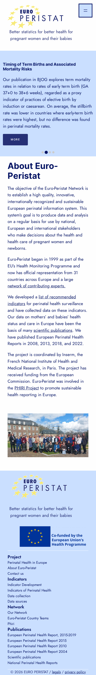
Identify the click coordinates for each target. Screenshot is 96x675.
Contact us (15, 573)
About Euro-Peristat (22, 567)
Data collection (19, 596)
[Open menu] (85, 10)
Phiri (11, 623)
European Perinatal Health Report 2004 (37, 651)
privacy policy (75, 672)
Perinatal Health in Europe (27, 562)
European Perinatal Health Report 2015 (37, 640)
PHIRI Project (27, 388)
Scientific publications (24, 657)
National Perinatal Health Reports (32, 662)
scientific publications (52, 330)
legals (56, 672)
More (15, 139)
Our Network (17, 612)
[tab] (43, 152)
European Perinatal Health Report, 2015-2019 (42, 635)
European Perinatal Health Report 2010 (37, 646)
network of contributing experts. (36, 286)
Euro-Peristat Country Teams (28, 618)
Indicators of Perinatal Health (29, 590)
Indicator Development (25, 584)
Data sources (17, 601)
